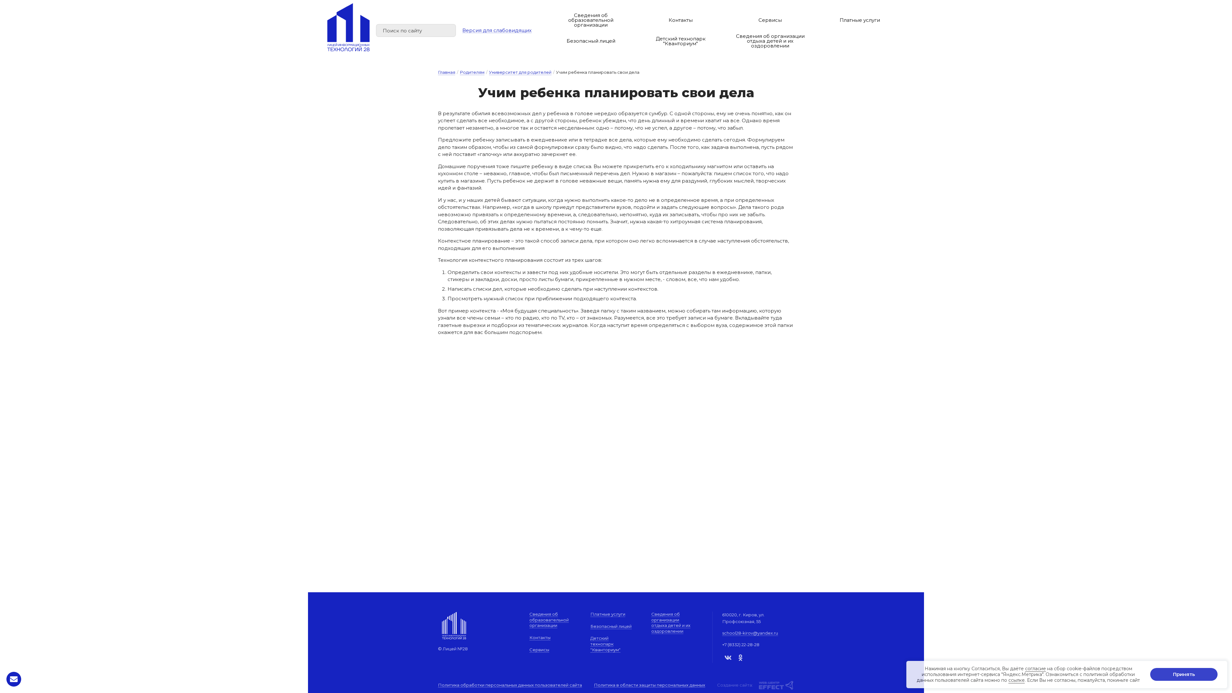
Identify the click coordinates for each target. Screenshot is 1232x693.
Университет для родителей (520, 72)
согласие (1035, 669)
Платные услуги (860, 20)
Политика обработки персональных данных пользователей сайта (510, 685)
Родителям (472, 72)
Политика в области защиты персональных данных (649, 685)
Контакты (681, 20)
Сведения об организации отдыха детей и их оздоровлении (770, 41)
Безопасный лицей (591, 41)
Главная (446, 72)
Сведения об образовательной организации (590, 20)
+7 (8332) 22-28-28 (740, 644)
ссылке (1016, 680)
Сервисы (770, 20)
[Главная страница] (348, 27)
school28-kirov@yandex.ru (750, 633)
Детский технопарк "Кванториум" (681, 41)
